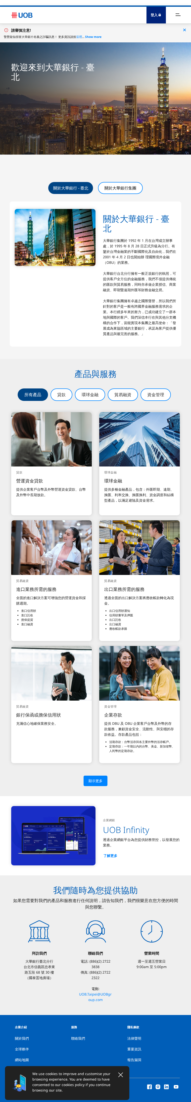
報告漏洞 (134, 1059)
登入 (154, 14)
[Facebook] (149, 1086)
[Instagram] (157, 1086)
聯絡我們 (78, 1038)
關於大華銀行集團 (120, 188)
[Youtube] (176, 1086)
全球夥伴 (22, 1049)
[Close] (120, 1075)
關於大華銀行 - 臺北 (70, 188)
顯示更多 (95, 780)
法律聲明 (134, 1038)
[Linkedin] (166, 1086)
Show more (93, 37)
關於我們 (22, 1038)
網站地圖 (22, 1059)
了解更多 (110, 855)
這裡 (79, 37)
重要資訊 (134, 1049)
